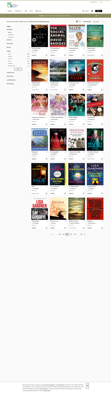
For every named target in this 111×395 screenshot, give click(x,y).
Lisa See (53, 223)
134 (75, 234)
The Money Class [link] (73, 48)
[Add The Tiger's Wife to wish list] (46, 55)
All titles (9, 32)
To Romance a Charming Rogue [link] (39, 117)
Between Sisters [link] (36, 83)
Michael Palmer (92, 223)
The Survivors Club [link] (74, 83)
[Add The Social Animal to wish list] (65, 55)
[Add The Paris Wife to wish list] (102, 124)
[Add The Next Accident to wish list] (83, 194)
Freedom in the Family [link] (74, 152)
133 (71, 234)
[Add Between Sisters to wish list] (46, 90)
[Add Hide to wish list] (46, 194)
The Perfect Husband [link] (93, 152)
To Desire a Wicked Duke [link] (57, 117)
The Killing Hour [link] (92, 186)
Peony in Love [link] (54, 221)
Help (101, 2)
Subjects (10, 11)
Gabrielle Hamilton (93, 84)
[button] (94, 2)
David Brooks (54, 50)
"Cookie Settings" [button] (43, 388)
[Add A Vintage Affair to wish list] (65, 159)
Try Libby (41, 16)
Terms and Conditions (49, 385)
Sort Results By (87, 21)
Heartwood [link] (35, 152)
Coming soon (11, 37)
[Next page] (84, 234)
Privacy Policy (61, 385)
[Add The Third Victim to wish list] (65, 194)
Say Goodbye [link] (35, 221)
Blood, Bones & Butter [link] (93, 83)
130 (60, 234)
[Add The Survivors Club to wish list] (83, 90)
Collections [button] (18, 11)
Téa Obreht (35, 50)
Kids (26, 11)
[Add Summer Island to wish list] (102, 55)
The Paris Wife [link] (91, 117)
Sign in (99, 11)
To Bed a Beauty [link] (73, 117)
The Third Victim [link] (55, 186)
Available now (11, 34)
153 (81, 234)
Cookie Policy (47, 390)
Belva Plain (35, 154)
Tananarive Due (73, 154)
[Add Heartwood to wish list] (46, 159)
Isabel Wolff (54, 154)
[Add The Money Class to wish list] (83, 55)
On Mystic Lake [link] (54, 83)
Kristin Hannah (92, 50)
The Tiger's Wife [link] (36, 48)
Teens (31, 11)
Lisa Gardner (73, 84)
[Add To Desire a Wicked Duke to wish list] (65, 124)
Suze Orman (73, 50)
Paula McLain (92, 119)
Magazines (38, 11)
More (18, 69)
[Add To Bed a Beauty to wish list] (83, 124)
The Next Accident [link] (73, 186)
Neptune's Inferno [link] (73, 221)
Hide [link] (33, 186)
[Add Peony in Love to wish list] (65, 228)
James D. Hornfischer (74, 223)
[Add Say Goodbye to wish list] (46, 228)
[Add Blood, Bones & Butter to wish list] (102, 90)
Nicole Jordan (36, 119)
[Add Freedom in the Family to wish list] (83, 159)
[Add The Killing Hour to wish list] (102, 194)
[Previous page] (51, 234)
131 (63, 234)
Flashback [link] (90, 221)
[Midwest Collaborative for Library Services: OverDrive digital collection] (13, 5)
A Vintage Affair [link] (55, 152)
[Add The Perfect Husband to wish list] (102, 159)
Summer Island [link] (91, 48)
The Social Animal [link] (55, 48)
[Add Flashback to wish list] (102, 228)
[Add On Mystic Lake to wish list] (65, 90)
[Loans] (92, 11)
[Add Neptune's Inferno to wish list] (83, 228)
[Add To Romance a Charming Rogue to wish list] (46, 124)
